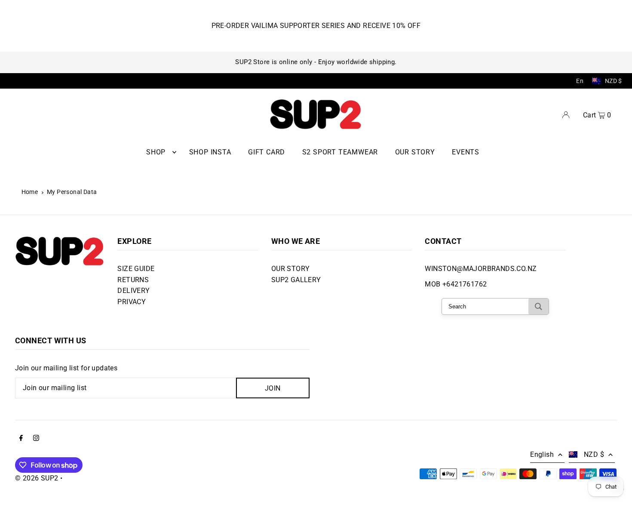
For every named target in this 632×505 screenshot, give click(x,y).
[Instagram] (36, 438)
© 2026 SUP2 (36, 478)
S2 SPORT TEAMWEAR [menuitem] (340, 152)
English (542, 454)
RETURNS (133, 280)
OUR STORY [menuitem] (415, 152)
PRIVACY (131, 302)
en (579, 80)
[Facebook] (21, 438)
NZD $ (613, 80)
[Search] (538, 306)
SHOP (156, 152)
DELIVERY (133, 290)
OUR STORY (290, 269)
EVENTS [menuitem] (465, 152)
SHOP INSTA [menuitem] (210, 152)
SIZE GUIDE (135, 269)
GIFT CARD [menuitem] (266, 152)
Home (29, 191)
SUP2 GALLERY (296, 280)
